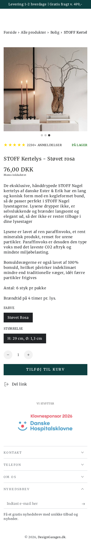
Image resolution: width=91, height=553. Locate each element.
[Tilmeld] (84, 503)
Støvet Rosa (18, 317)
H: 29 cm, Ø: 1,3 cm (25, 338)
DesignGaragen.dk (52, 537)
